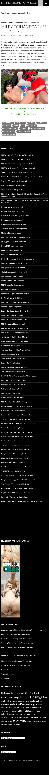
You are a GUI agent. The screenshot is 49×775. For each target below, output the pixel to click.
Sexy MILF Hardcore (9, 22)
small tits (28, 721)
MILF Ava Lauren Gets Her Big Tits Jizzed (16, 159)
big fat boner (20, 122)
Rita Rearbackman (26, 36)
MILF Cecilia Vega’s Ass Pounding (24, 28)
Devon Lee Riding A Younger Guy (13, 185)
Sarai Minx (5, 678)
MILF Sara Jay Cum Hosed (10, 393)
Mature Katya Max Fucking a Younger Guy (16, 661)
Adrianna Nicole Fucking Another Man (15, 350)
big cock (14, 693)
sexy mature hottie (37, 128)
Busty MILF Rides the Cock (11, 363)
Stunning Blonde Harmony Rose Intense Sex (17, 643)
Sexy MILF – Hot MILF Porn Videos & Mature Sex (19, 3)
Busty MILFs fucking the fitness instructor (16, 302)
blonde (36, 693)
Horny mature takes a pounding (12, 220)
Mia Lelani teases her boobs (11, 233)
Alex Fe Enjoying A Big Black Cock (13, 190)
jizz (22, 125)
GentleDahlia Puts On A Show (12, 354)
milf (21, 710)
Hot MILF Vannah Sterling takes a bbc (15, 216)
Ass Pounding (8, 122)
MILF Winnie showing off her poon (14, 263)
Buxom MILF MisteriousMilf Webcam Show (17, 415)
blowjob (16, 697)
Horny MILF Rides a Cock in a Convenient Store (18, 488)
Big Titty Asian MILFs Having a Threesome (16, 493)
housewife (26, 705)
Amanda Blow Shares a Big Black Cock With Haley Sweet (22, 501)
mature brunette (23, 707)
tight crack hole (24, 131)
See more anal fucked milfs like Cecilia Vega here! (24, 108)
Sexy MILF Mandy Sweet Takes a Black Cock (17, 436)
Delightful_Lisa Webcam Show (12, 397)
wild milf (17, 724)
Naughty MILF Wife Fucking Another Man (16, 454)
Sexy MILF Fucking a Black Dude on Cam (16, 445)
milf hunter (31, 125)
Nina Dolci (5, 670)
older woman (27, 717)
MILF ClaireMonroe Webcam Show (14, 367)
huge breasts (36, 704)
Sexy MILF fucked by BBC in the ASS (26, 760)
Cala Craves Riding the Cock (11, 389)
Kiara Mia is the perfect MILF (12, 255)
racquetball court (10, 128)
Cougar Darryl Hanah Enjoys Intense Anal (16, 172)
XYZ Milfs (3, 760)
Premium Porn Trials (12, 760)
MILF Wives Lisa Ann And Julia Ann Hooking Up (18, 168)
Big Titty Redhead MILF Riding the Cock (15, 449)
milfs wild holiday (29, 714)
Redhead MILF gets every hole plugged (15, 294)
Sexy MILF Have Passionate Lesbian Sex (15, 419)
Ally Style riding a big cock (10, 289)
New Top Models (10, 625)
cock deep (6, 125)
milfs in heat (6, 714)
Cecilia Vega (42, 122)
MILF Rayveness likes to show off (13, 324)
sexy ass (9, 721)
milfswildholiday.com (9, 717)
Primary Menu (46, 3)
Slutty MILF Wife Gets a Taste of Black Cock (17, 475)
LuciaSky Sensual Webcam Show (13, 346)
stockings (38, 721)
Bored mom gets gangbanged (11, 307)
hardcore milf (7, 704)
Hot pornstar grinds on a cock (12, 207)
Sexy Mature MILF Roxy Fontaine (13, 410)
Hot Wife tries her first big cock (12, 298)
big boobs (5, 693)
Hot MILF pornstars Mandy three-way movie (17, 259)
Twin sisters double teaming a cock (14, 229)
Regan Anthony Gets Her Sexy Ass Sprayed (16, 406)
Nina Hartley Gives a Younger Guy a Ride (16, 665)
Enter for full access (24, 114)
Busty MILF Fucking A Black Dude (13, 380)
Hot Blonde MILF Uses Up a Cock (13, 441)
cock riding (6, 701)
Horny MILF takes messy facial (12, 246)
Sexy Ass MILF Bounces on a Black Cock (15, 484)
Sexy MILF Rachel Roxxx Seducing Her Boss (17, 181)
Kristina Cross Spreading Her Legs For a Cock (18, 423)
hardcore (38, 701)
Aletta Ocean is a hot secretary (12, 281)
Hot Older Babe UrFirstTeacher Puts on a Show (18, 467)
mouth (19, 717)
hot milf (17, 704)
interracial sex (6, 707)
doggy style (22, 701)
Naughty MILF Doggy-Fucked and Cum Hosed (18, 480)
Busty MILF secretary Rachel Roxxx (14, 320)
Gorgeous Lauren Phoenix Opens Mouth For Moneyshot (21, 630)
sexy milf (18, 721)
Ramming (24, 128)
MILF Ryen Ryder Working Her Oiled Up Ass (17, 164)
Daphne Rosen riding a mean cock (13, 224)
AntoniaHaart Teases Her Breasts (13, 384)
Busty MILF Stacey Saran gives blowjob (15, 311)
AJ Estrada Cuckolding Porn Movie (14, 337)
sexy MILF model (8, 131)
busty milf (26, 697)
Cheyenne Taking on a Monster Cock (14, 458)
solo (33, 721)
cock (46, 698)
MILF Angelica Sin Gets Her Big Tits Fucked (17, 155)
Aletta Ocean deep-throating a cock (14, 272)
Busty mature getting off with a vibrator (15, 237)
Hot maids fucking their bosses (12, 211)
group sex (30, 701)
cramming (14, 701)
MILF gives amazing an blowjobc (13, 268)
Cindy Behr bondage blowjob (12, 315)
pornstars (36, 716)
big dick (21, 693)
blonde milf (7, 697)
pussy (45, 717)
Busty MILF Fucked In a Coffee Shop (14, 497)
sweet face (4, 724)
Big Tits (28, 693)
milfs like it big (16, 714)
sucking (43, 721)
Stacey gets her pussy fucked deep (13, 242)
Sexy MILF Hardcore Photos (28, 22)
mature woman (35, 707)
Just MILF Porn (39, 760)
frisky (16, 125)
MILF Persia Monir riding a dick (12, 276)
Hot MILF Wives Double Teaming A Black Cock (18, 376)
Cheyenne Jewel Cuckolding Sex (13, 371)
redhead (3, 721)
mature (14, 707)
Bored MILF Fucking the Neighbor (13, 462)
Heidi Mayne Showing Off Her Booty (14, 341)
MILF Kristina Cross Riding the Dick (14, 333)
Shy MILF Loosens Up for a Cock (13, 471)
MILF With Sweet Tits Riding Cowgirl (14, 402)
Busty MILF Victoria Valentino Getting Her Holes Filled (21, 177)
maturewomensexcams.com (10, 711)
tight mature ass (9, 134)
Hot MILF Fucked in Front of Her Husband (16, 432)
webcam (11, 724)
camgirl (32, 122)
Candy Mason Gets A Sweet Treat (13, 358)
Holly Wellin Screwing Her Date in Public (16, 639)
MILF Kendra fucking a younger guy (14, 285)
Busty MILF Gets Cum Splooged (12, 428)
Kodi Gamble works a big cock (12, 250)
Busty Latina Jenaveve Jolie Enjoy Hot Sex (16, 634)
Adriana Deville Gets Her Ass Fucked (14, 328)
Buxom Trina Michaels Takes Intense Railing (17, 647)
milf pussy (37, 711)
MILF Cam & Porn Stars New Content (19, 656)
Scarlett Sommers (7, 674)
